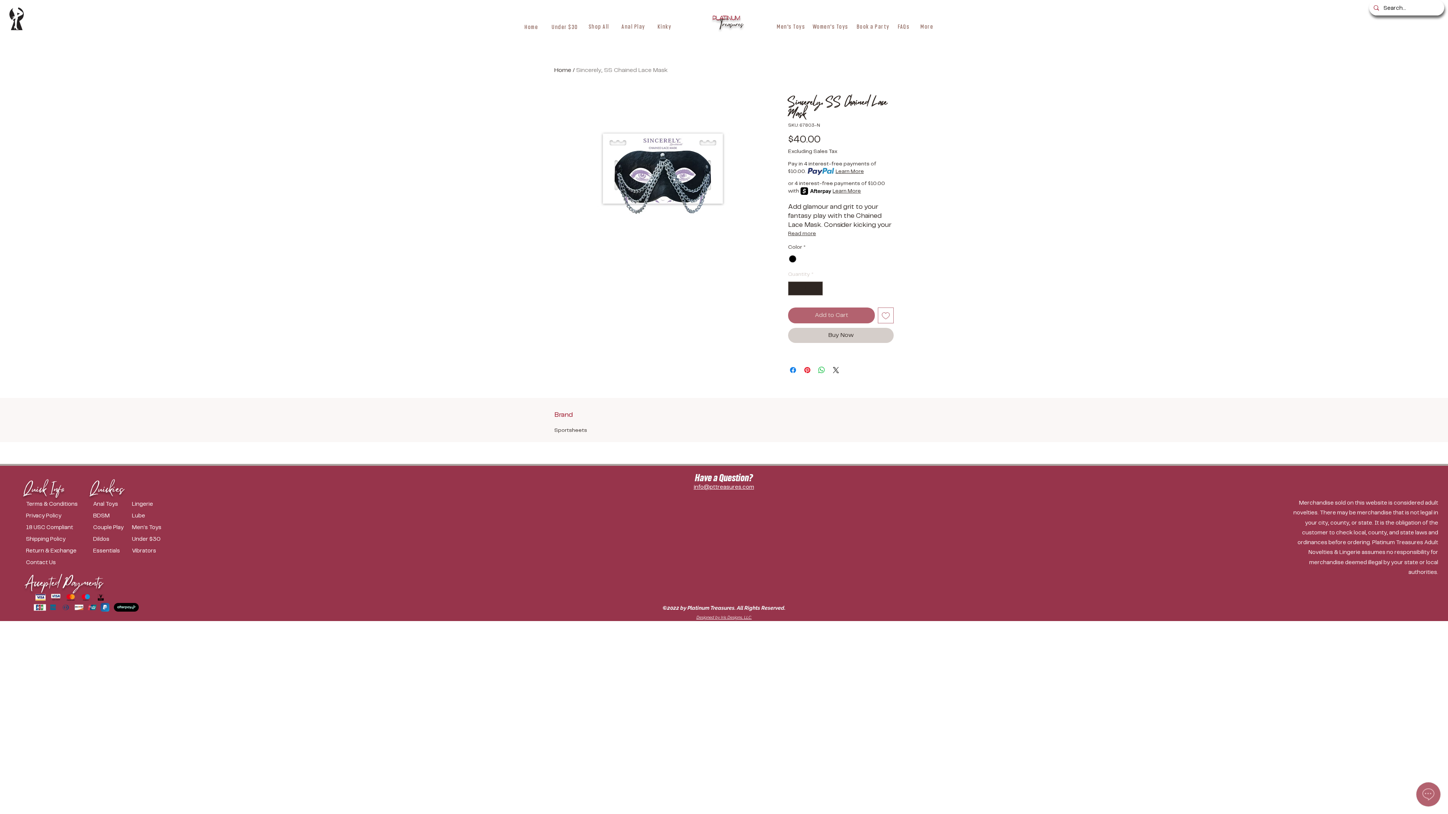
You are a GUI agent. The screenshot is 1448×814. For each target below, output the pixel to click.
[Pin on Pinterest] (807, 370)
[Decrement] (794, 288)
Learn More (850, 171)
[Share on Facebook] (793, 370)
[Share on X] (836, 370)
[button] (599, 26)
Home (562, 70)
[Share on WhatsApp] (821, 370)
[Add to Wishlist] (886, 315)
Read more (802, 233)
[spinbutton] (805, 288)
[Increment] (817, 288)
